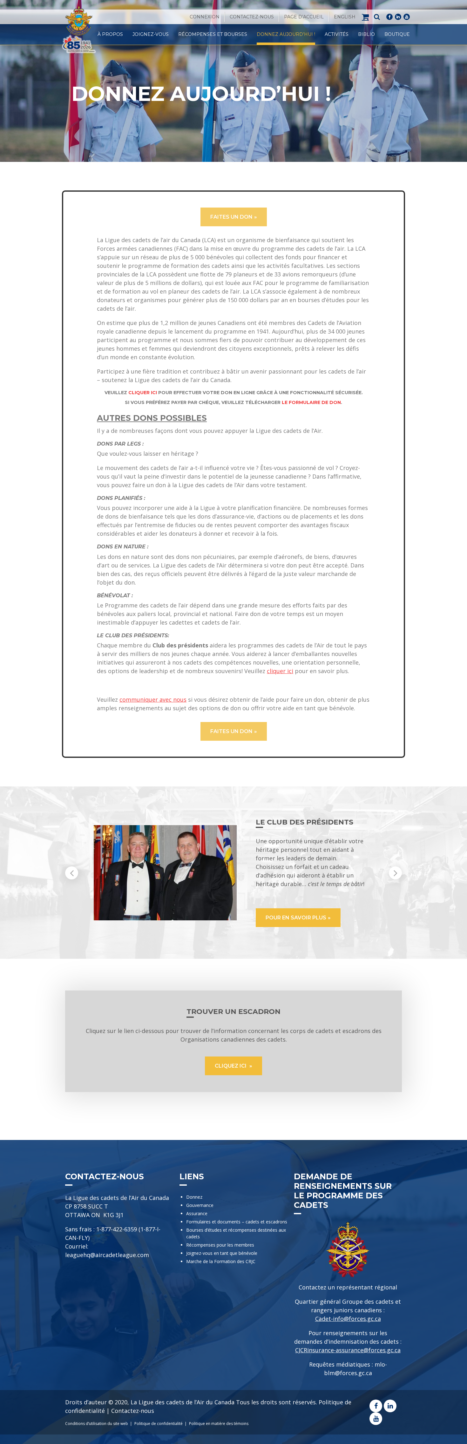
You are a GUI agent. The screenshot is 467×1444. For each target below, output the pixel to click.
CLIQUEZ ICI (231, 1066)
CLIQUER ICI (142, 392)
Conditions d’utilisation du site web (96, 1423)
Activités (337, 34)
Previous (71, 872)
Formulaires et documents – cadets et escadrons (236, 1222)
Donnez (194, 1197)
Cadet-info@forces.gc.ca (348, 1318)
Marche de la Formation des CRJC (220, 1261)
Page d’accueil (304, 17)
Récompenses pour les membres (220, 1245)
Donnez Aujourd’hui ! (286, 34)
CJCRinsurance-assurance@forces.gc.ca (348, 1350)
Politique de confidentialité (158, 1423)
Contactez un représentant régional (348, 1287)
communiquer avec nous (152, 699)
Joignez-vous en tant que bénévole (221, 1253)
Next (395, 872)
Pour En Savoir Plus (296, 918)
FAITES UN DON (231, 217)
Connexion (205, 17)
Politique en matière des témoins (218, 1423)
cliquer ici (280, 671)
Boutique (397, 34)
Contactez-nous (252, 17)
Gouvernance (199, 1205)
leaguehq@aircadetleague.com (107, 1255)
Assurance (196, 1213)
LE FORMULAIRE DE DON (311, 402)
